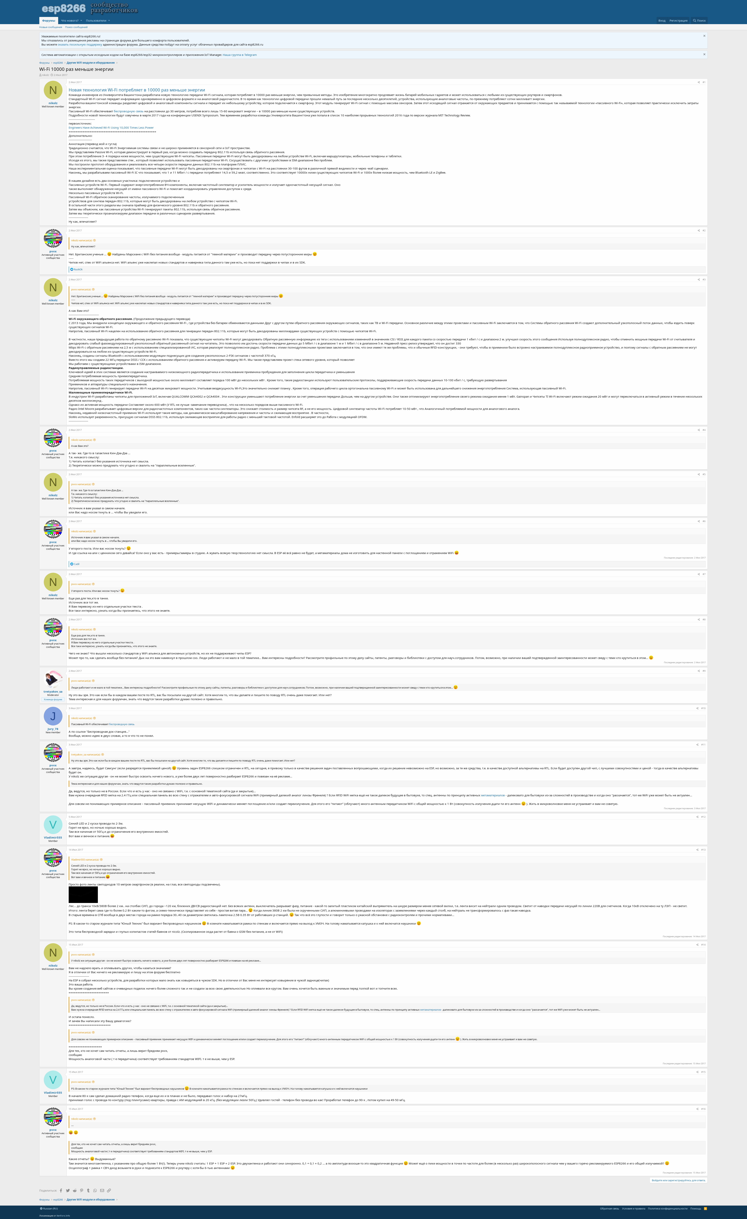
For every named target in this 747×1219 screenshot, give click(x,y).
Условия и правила (633, 1208)
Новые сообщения (50, 27)
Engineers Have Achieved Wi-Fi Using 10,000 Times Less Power (111, 127)
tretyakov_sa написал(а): (85, 754)
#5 (704, 474)
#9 (704, 671)
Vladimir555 (53, 837)
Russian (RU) (50, 1208)
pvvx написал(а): (81, 289)
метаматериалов (493, 795)
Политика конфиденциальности (667, 1208)
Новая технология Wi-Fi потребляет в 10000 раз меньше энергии (137, 90)
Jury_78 (53, 729)
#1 (704, 82)
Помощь (695, 1208)
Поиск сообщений (76, 27)
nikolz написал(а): (81, 240)
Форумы (48, 20)
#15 (703, 1072)
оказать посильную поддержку (80, 44)
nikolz (45, 75)
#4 (704, 430)
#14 (703, 944)
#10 (703, 708)
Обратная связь (609, 1208)
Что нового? (70, 20)
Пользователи (96, 20)
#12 (703, 817)
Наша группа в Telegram (240, 55)
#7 (704, 574)
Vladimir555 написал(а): (85, 859)
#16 (703, 1109)
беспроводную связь (129, 111)
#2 (704, 230)
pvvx (53, 251)
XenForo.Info (63, 1215)
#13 (703, 849)
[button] (81, 20)
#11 (703, 744)
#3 (704, 279)
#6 (704, 521)
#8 (704, 619)
